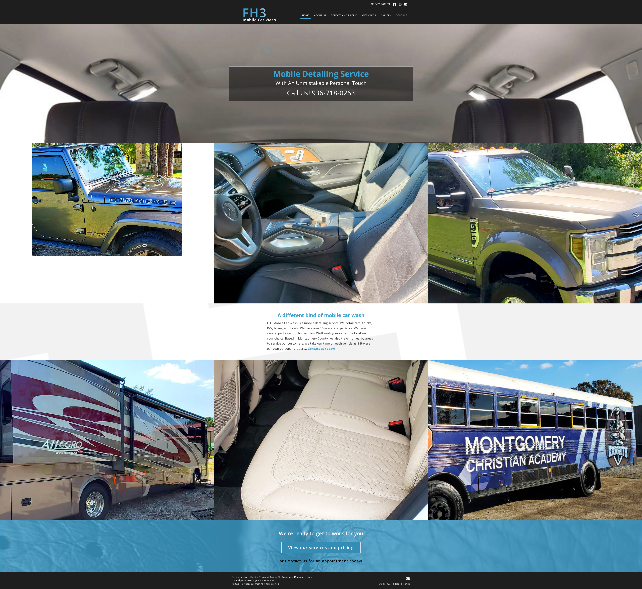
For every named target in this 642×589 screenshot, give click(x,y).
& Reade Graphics (401, 583)
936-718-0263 (380, 4)
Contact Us (296, 561)
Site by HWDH (385, 583)
